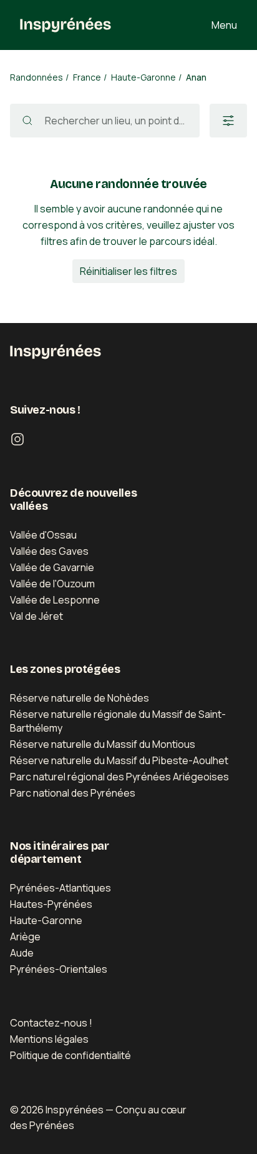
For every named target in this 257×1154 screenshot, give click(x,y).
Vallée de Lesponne (55, 600)
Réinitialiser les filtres (128, 271)
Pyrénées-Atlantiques (60, 888)
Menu (224, 25)
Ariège (25, 936)
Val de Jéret (36, 616)
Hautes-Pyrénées (51, 904)
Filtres (228, 120)
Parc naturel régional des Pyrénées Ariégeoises (119, 776)
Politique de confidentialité (70, 1055)
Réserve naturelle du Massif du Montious (102, 744)
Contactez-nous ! (51, 1023)
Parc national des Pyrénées (72, 793)
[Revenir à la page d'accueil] (65, 25)
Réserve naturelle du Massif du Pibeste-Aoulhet (119, 760)
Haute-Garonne (46, 920)
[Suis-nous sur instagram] (17, 439)
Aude (22, 953)
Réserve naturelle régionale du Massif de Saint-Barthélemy (118, 721)
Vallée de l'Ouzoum (52, 583)
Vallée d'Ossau (43, 535)
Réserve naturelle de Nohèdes (79, 698)
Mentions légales (49, 1039)
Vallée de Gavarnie (52, 567)
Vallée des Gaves (49, 551)
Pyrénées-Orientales (58, 969)
